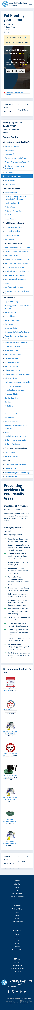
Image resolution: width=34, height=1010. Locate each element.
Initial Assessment (11, 193)
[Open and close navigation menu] (30, 4)
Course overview (11, 150)
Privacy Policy (17, 962)
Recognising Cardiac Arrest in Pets (17, 259)
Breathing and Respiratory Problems (17, 247)
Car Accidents (9, 172)
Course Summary (11, 477)
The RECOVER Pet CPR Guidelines (17, 251)
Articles (17, 940)
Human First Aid (10, 469)
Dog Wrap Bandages (12, 312)
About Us (17, 884)
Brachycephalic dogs (12, 456)
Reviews (17, 943)
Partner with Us (17, 950)
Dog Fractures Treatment (14, 287)
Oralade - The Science (12, 444)
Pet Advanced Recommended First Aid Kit (10, 843)
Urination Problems (11, 422)
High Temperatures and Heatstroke (17, 382)
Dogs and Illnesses (11, 366)
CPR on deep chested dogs (14, 267)
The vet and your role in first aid (16, 158)
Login (17, 934)
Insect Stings (9, 418)
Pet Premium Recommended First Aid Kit (10, 821)
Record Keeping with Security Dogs (17, 473)
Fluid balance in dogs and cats (15, 436)
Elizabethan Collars (12, 235)
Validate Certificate (17, 922)
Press (17, 887)
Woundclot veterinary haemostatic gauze (17, 337)
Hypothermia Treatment (13, 386)
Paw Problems (10, 316)
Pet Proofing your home (13, 176)
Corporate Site (17, 893)
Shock (7, 283)
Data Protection (17, 965)
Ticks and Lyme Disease (13, 414)
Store (17, 918)
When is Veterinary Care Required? (17, 162)
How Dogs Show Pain (12, 203)
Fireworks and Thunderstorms (15, 465)
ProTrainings (27, 998)
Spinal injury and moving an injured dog (17, 292)
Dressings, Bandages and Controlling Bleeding (18, 307)
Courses (17, 912)
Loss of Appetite (11, 219)
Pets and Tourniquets (12, 346)
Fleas (6, 410)
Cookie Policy (17, 972)
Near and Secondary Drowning (15, 279)
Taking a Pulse (10, 207)
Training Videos (17, 909)
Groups (17, 915)
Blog (17, 890)
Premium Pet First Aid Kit (13, 227)
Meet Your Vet (10, 154)
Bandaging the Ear (11, 328)
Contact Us (17, 946)
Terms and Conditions (17, 968)
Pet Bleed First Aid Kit (12, 231)
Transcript (8, 94)
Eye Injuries (9, 324)
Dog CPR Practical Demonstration (16, 263)
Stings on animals (11, 378)
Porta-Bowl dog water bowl (14, 390)
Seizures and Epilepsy (12, 394)
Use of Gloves (10, 180)
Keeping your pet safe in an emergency (14, 167)
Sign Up (17, 937)
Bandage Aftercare (11, 350)
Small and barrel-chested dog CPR (17, 271)
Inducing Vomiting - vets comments (17, 374)
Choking (8, 402)
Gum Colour (9, 215)
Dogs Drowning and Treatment (16, 275)
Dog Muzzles (9, 239)
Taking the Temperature (13, 211)
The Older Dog (10, 452)
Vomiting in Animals (12, 362)
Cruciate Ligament (11, 358)
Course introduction (12, 146)
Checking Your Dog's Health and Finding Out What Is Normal (16, 198)
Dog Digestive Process (12, 354)
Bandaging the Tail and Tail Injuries (17, 332)
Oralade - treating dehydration (16, 440)
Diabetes (8, 432)
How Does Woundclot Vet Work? (16, 342)
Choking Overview (11, 398)
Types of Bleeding (11, 302)
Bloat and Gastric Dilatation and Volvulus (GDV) (16, 427)
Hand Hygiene (10, 184)
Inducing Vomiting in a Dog (14, 370)
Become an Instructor (17, 896)
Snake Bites (9, 406)
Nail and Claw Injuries (12, 320)
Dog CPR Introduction (12, 255)
